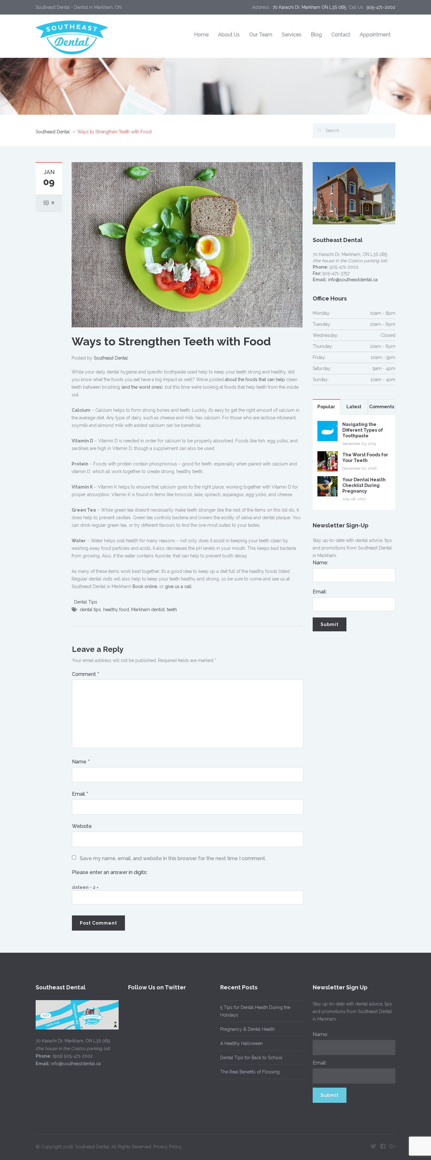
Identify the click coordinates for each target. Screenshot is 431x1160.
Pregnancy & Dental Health (247, 1029)
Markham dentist (148, 609)
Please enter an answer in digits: (109, 872)
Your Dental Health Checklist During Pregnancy (364, 485)
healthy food (116, 609)
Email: (320, 592)
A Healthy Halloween (241, 1043)
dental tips (90, 609)
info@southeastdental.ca (353, 279)
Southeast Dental (53, 131)
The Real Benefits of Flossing (250, 1071)
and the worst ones (142, 387)
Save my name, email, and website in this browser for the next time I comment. (173, 858)
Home (201, 35)
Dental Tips (85, 601)
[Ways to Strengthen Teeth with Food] (187, 244)
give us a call (178, 586)
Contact (340, 35)
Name (81, 762)
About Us (229, 35)
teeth (172, 609)
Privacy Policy (167, 1146)
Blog (316, 35)
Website (82, 826)
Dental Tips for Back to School (251, 1057)
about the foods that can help (255, 379)
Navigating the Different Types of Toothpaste (362, 430)
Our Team (260, 35)
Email (80, 794)
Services (291, 35)
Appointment (375, 35)
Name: (320, 563)
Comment (85, 674)
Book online (145, 586)
